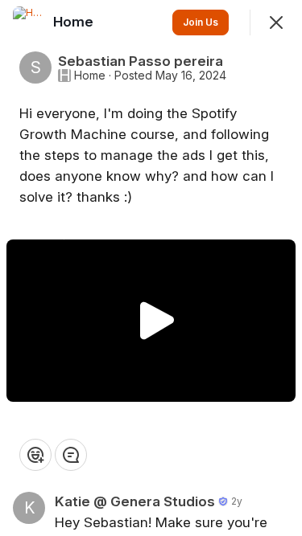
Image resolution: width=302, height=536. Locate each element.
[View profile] (29, 22)
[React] (35, 455)
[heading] (75, 21)
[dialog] (151, 268)
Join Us (200, 22)
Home (89, 75)
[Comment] (71, 455)
